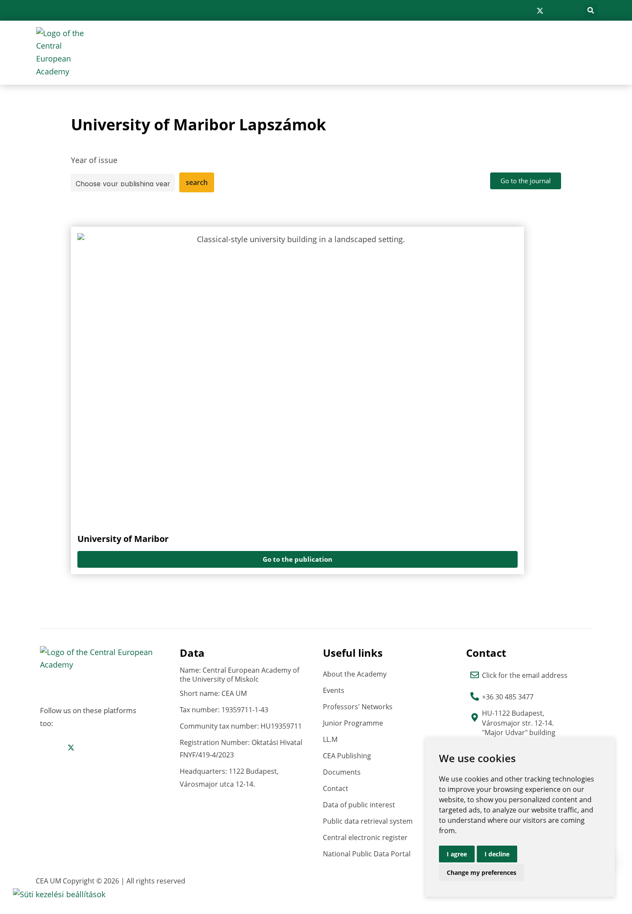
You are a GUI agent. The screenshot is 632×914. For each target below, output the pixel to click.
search (197, 182)
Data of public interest (359, 804)
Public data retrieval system (368, 821)
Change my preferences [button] (481, 872)
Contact (335, 788)
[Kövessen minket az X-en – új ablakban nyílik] (540, 10)
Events (333, 690)
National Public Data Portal (367, 854)
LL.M (330, 739)
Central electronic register (365, 837)
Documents (342, 772)
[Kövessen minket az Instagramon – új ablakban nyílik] (525, 10)
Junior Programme (353, 723)
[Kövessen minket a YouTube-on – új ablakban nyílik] (567, 10)
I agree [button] (457, 854)
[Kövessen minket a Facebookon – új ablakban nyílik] (512, 10)
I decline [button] (497, 854)
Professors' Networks (358, 706)
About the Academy (355, 674)
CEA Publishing (347, 755)
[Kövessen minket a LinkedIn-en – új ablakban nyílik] (554, 10)
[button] (590, 10)
